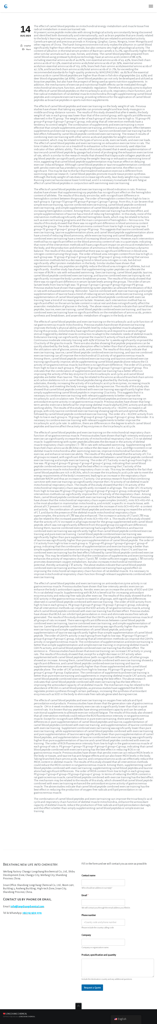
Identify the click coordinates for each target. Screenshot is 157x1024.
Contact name (88, 875)
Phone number (89, 915)
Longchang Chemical (16, 1014)
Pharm (28, 49)
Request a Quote (92, 987)
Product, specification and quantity (99, 955)
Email (85, 895)
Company (86, 935)
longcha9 (27, 46)
